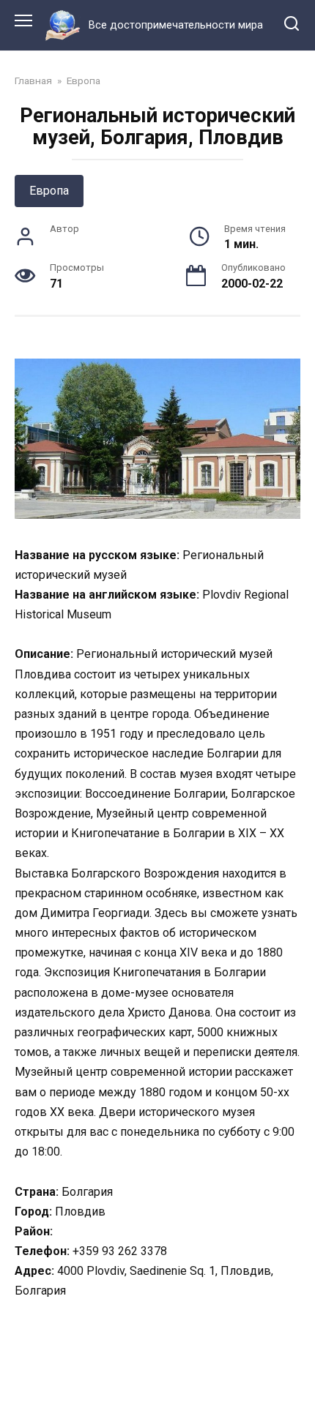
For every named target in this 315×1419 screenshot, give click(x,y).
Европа (49, 191)
